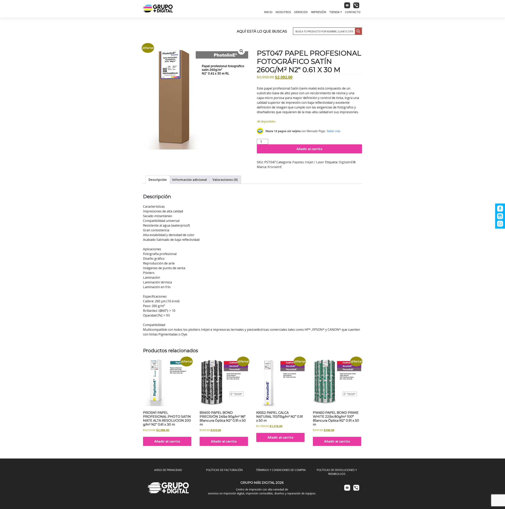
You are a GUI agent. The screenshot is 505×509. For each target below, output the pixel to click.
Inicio (268, 12)
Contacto (352, 12)
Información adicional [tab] (189, 179)
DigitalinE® (347, 162)
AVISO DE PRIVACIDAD (168, 470)
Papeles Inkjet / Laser (308, 162)
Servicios (301, 12)
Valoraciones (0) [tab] (225, 179)
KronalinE (274, 167)
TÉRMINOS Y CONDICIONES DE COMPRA (281, 470)
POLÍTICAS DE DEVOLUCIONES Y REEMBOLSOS (337, 472)
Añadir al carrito (309, 149)
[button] (241, 51)
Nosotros (283, 12)
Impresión (318, 12)
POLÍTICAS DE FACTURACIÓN (224, 470)
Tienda (334, 12)
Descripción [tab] (158, 179)
